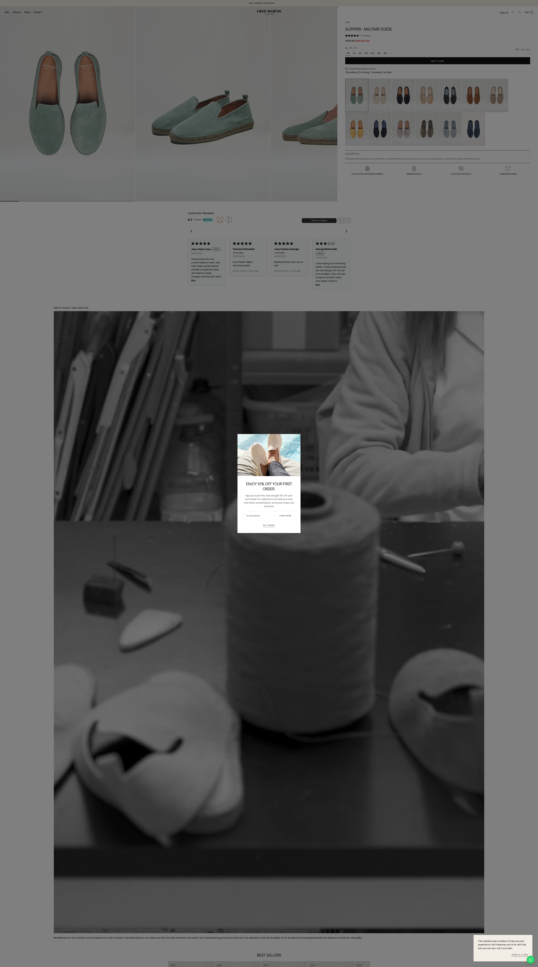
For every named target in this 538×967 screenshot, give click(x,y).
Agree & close (520, 955)
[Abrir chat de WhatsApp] (531, 960)
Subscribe (285, 515)
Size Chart (525, 49)
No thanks (269, 525)
